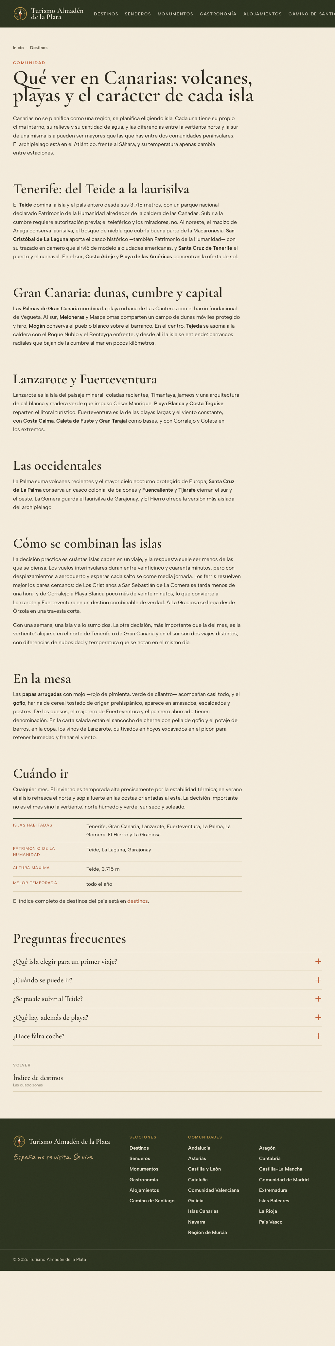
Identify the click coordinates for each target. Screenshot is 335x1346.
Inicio (18, 47)
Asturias (197, 1158)
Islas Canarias (203, 1211)
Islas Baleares (274, 1201)
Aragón (267, 1148)
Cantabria (270, 1158)
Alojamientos (262, 13)
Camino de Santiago (152, 1201)
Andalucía (199, 1148)
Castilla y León (204, 1169)
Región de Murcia (207, 1232)
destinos (137, 901)
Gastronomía (218, 13)
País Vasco (271, 1222)
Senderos (138, 13)
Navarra (196, 1222)
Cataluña (198, 1180)
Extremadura (273, 1190)
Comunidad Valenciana (213, 1190)
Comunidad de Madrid (284, 1180)
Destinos (106, 13)
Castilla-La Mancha (280, 1169)
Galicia (195, 1201)
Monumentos (175, 13)
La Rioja (268, 1211)
